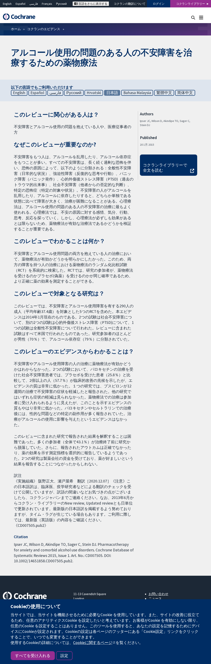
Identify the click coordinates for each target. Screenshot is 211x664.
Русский (61, 4)
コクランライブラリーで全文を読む (165, 168)
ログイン (158, 4)
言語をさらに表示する (92, 4)
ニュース (155, 598)
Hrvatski (94, 92)
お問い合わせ (158, 594)
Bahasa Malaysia (137, 92)
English (7, 4)
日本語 (112, 92)
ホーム (16, 29)
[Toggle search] (193, 17)
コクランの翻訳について (129, 4)
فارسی (33, 4)
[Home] (21, 16)
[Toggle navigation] (201, 17)
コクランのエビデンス (43, 29)
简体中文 (185, 92)
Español (20, 4)
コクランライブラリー (190, 4)
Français (47, 4)
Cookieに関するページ (92, 642)
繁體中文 (164, 92)
